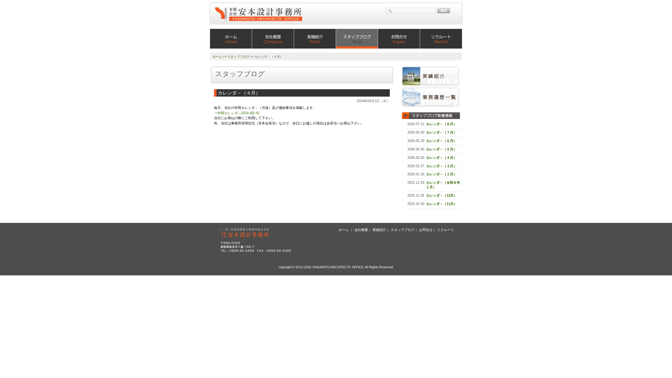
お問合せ (399, 39)
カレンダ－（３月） (441, 166)
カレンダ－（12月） (441, 195)
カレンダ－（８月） (441, 124)
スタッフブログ (357, 39)
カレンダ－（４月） (441, 158)
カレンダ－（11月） (441, 204)
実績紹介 (315, 39)
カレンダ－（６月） (441, 141)
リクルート (441, 39)
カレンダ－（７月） (441, 132)
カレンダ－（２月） (441, 174)
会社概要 (273, 39)
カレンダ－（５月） (441, 149)
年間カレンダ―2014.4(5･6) (238, 113)
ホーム (231, 39)
